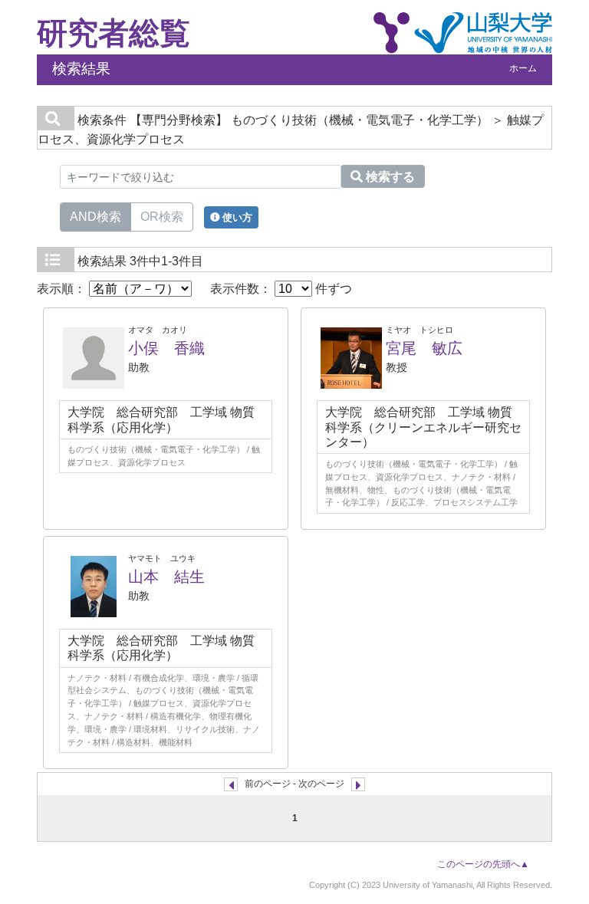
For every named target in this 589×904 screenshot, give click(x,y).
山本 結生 (166, 576)
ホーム (523, 68)
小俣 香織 (166, 348)
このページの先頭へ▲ (483, 864)
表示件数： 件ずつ (281, 288)
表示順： (63, 288)
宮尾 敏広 (424, 348)
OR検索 (161, 216)
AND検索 (95, 216)
